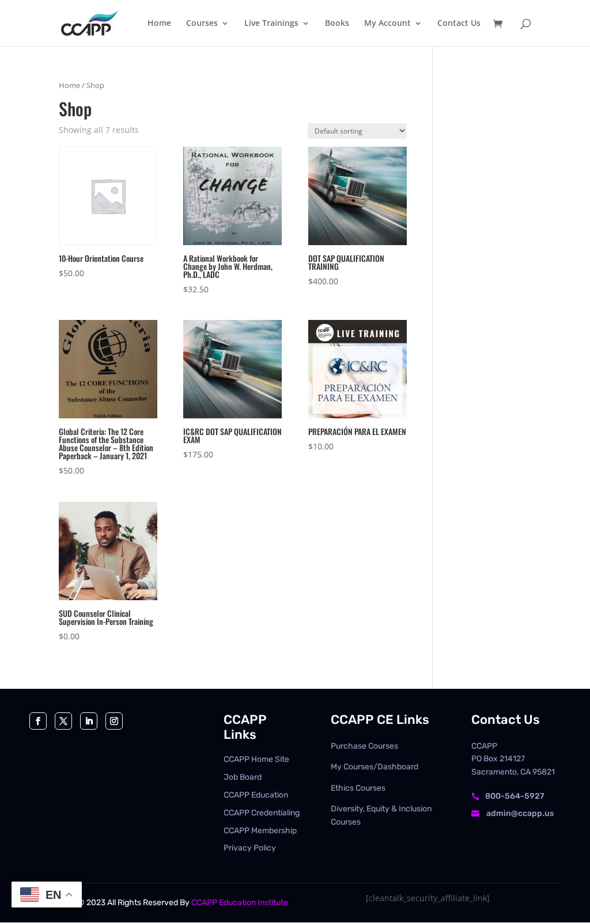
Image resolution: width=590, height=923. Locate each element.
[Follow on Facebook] (38, 721)
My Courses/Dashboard (374, 767)
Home (69, 85)
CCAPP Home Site (256, 759)
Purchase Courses (364, 746)
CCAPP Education (256, 795)
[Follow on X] (63, 721)
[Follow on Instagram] (114, 721)
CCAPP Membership (260, 831)
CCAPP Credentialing (262, 813)
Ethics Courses (358, 788)
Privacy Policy (250, 848)
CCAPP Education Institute (239, 902)
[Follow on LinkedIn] (88, 721)
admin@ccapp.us (520, 813)
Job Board (243, 777)
